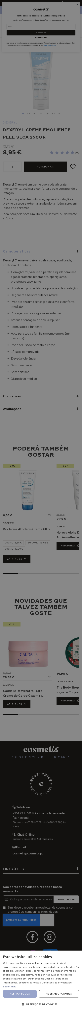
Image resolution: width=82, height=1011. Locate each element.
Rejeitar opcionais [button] (59, 993)
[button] (41, 1004)
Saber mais (9, 986)
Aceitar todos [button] (20, 993)
